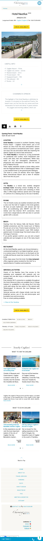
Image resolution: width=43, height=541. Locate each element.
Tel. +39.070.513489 (34, 20)
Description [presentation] (4, 126)
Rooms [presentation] (15, 126)
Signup (8, 539)
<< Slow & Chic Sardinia (11, 302)
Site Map (21, 501)
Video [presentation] (26, 126)
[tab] (4, 126)
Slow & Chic (21, 319)
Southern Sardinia (9, 322)
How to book (21, 487)
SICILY (27, 524)
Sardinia (21, 480)
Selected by (21, 490)
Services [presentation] (10, 126)
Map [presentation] (21, 126)
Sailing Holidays (8, 330)
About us (21, 473)
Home (21, 469)
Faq (21, 494)
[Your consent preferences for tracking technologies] (39, 537)
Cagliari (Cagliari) (22, 20)
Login (3, 539)
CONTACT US (16, 506)
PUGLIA (26, 528)
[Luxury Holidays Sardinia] (23, 3)
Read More (11, 385)
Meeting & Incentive (21, 497)
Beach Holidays (33, 327)
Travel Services (21, 476)
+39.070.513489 (27, 506)
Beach (30, 319)
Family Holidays (20, 327)
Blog (21, 483)
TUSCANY (26, 526)
